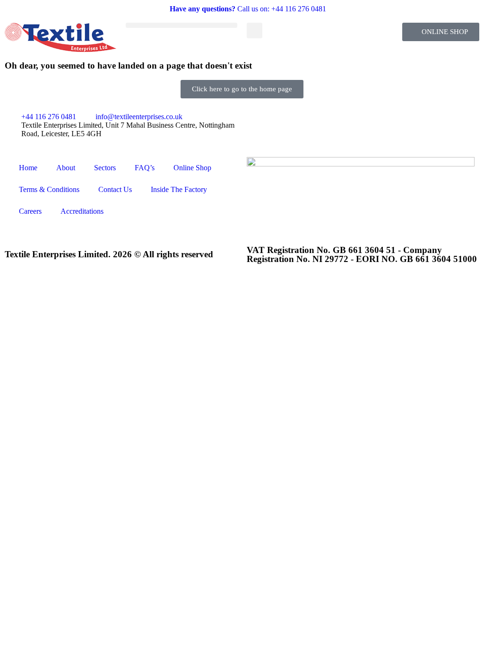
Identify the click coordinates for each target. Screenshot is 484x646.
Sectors (105, 168)
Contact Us (115, 189)
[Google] (360, 124)
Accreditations (82, 211)
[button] (181, 25)
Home (28, 168)
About (65, 168)
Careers (30, 211)
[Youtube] (309, 124)
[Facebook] (258, 124)
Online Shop (192, 168)
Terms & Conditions (49, 189)
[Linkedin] (386, 124)
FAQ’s (145, 168)
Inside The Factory (179, 189)
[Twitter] (284, 124)
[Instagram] (335, 124)
